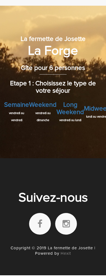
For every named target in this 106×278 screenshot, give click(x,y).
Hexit (66, 253)
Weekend (43, 105)
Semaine (16, 105)
